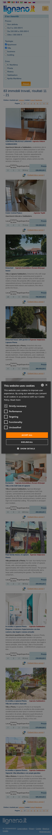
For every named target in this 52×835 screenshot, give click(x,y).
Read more (15, 399)
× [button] (46, 385)
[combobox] (42, 385)
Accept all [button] (27, 435)
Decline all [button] (27, 442)
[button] (26, 448)
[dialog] (26, 417)
